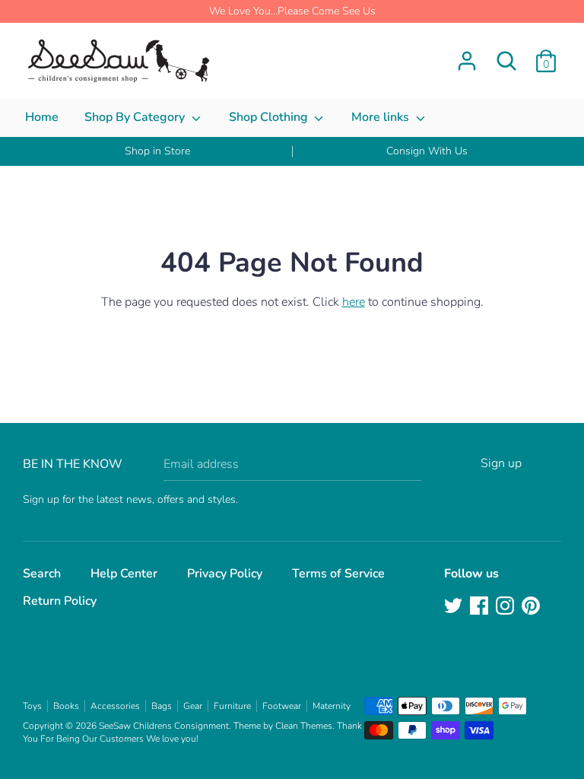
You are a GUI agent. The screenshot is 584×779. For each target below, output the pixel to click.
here (353, 302)
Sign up (501, 463)
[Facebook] (480, 607)
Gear (192, 706)
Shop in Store (157, 151)
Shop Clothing (270, 117)
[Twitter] (454, 607)
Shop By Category (136, 117)
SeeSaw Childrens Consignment (164, 726)
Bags (161, 706)
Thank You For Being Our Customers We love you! (192, 732)
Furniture (232, 706)
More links (381, 117)
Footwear (281, 706)
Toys (32, 706)
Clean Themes (303, 726)
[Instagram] (506, 607)
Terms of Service (338, 573)
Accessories (115, 706)
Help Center (123, 573)
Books (66, 706)
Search (42, 573)
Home (42, 117)
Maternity (332, 706)
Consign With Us (427, 151)
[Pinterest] (532, 607)
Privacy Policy (224, 573)
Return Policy (60, 601)
